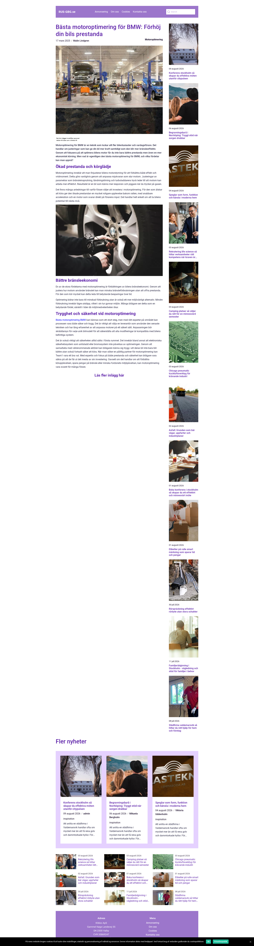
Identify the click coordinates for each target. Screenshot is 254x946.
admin (86, 813)
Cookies (126, 11)
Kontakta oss (140, 11)
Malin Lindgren (81, 40)
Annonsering (101, 11)
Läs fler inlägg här (109, 375)
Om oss (115, 11)
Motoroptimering (154, 39)
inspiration (68, 818)
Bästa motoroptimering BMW (71, 320)
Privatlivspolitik (220, 942)
